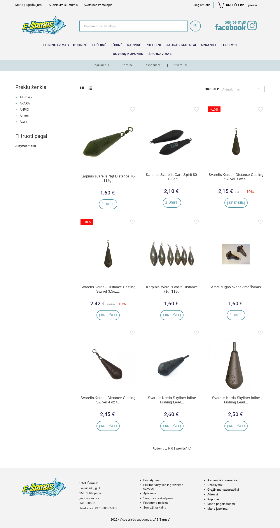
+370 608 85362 (105, 508)
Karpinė (134, 45)
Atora (23, 121)
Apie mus (149, 493)
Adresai (212, 494)
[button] (202, 5)
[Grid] (82, 89)
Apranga (209, 45)
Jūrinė (116, 45)
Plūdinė (99, 45)
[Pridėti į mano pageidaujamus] (133, 110)
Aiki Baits (26, 97)
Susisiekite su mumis (63, 5)
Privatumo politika (155, 502)
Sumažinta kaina (154, 507)
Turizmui (229, 45)
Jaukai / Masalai (181, 45)
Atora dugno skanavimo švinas (236, 287)
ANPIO (24, 109)
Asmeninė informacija (222, 480)
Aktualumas (231, 89)
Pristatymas (151, 480)
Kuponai (213, 499)
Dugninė (80, 45)
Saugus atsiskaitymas (158, 498)
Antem (24, 115)
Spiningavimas (56, 45)
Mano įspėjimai (217, 508)
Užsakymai (214, 484)
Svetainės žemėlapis (98, 5)
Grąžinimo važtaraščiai (223, 489)
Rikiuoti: (211, 89)
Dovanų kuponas (128, 54)
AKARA (25, 103)
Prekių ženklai (31, 87)
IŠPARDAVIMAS (159, 54)
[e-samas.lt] (44, 25)
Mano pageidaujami (221, 503)
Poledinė (154, 45)
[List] (90, 89)
